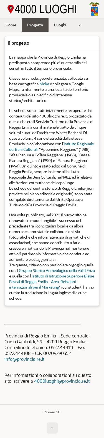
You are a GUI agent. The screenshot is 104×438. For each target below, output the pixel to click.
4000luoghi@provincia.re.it (62, 381)
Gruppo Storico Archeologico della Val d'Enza (57, 270)
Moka (44, 83)
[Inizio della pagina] (52, 428)
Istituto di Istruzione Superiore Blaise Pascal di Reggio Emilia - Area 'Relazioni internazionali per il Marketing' (51, 281)
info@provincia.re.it (24, 359)
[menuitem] (79, 25)
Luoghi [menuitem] (60, 24)
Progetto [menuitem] (35, 24)
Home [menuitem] (11, 24)
